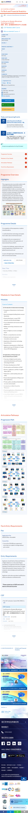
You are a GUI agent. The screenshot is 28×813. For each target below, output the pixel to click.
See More (3, 707)
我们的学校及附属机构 (10, 722)
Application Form (7, 80)
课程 (5, 15)
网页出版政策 (15, 767)
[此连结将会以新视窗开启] (11, 755)
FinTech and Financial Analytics (13, 11)
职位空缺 (3, 765)
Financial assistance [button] (7, 46)
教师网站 (3, 767)
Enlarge (5, 437)
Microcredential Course (11, 31)
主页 (2, 15)
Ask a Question (6, 96)
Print (9, 83)
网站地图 (3, 770)
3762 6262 (8, 732)
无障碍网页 (9, 770)
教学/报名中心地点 (11, 765)
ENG (17, 1)
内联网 (8, 767)
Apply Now (8, 100)
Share (4, 83)
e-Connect (7, 712)
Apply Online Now (9, 263)
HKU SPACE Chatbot (19, 807)
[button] (22, 2)
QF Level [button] (4, 42)
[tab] (14, 175)
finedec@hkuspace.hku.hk (9, 94)
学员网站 (19, 765)
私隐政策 (21, 767)
